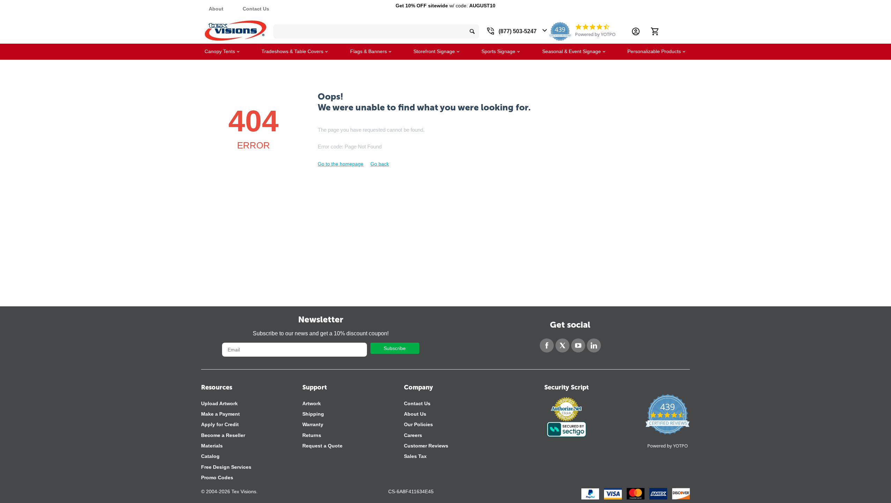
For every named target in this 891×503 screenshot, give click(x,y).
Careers (413, 435)
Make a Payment (220, 414)
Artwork (311, 403)
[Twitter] (562, 345)
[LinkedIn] (594, 345)
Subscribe (395, 348)
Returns (311, 435)
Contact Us (256, 9)
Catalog (210, 456)
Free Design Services (226, 467)
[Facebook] (547, 345)
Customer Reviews (426, 446)
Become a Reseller (223, 435)
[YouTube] (578, 345)
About (216, 9)
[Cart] (655, 31)
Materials (212, 446)
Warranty (312, 424)
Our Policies (418, 424)
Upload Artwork (219, 403)
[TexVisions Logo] (235, 29)
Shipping (313, 414)
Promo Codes (217, 477)
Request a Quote (322, 446)
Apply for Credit (220, 424)
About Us (415, 414)
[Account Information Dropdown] (636, 31)
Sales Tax (415, 456)
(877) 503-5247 (518, 31)
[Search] (472, 31)
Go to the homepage (340, 164)
